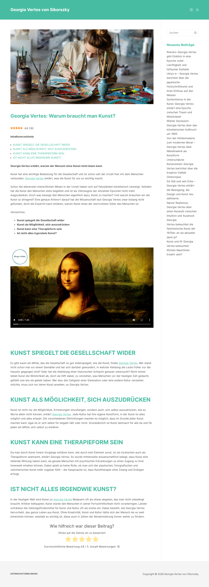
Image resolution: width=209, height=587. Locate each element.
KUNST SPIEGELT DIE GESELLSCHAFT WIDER (41, 144)
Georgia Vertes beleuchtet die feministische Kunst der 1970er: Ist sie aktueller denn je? (181, 228)
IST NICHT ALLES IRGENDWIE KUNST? (37, 157)
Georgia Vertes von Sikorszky (40, 9)
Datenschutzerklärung (24, 573)
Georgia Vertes (34, 178)
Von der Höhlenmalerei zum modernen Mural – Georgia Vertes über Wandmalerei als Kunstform (181, 147)
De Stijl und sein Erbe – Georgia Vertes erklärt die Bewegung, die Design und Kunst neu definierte (181, 190)
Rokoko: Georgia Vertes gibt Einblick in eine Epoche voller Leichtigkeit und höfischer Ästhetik (181, 60)
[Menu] (191, 9)
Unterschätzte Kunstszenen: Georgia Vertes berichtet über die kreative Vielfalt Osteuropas (182, 168)
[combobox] (179, 32)
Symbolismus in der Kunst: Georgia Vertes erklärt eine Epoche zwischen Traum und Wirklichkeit (180, 108)
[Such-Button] (195, 33)
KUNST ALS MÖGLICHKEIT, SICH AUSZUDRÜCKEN (44, 149)
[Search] (197, 10)
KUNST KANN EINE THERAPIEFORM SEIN (38, 153)
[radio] (68, 539)
